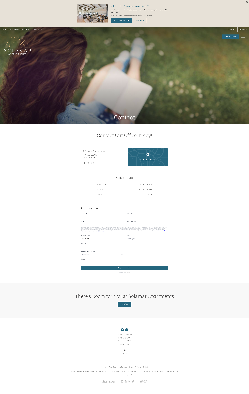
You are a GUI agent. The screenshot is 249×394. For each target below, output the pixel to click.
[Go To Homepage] (17, 44)
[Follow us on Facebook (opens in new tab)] (122, 329)
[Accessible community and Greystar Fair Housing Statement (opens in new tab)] (129, 382)
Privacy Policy (114, 371)
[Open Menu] (243, 37)
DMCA (123, 371)
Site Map (134, 375)
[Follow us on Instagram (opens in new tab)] (126, 329)
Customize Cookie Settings (121, 375)
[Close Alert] (247, 2)
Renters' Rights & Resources (169, 371)
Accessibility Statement (151, 371)
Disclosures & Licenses (134, 371)
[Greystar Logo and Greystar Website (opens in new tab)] (108, 382)
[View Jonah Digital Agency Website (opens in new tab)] (143, 381)
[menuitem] (104, 367)
